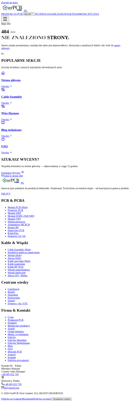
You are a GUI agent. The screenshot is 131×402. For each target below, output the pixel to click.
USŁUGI (27, 14)
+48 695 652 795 (10, 374)
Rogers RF (13, 227)
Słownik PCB (15, 351)
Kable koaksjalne (16, 264)
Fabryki (11, 337)
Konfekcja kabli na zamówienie (24, 252)
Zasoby (11, 300)
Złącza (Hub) (14, 258)
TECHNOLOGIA (44, 14)
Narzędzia (13, 294)
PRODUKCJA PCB (11, 14)
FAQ (10, 348)
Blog (10, 346)
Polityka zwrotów (42, 399)
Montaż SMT (14, 213)
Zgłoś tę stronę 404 (13, 175)
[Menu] (5, 19)
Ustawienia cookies (62, 399)
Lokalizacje (13, 289)
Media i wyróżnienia (18, 334)
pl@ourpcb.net (11, 387)
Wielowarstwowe (16, 221)
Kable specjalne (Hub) (19, 261)
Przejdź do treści (9, 2)
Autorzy (12, 354)
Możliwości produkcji (19, 325)
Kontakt (12, 357)
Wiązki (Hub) (14, 255)
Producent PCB (15, 320)
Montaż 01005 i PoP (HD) (21, 216)
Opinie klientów (16, 331)
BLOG (57, 14)
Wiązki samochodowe (19, 269)
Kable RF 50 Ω (15, 266)
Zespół (11, 328)
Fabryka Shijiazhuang (19, 343)
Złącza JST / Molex (17, 275)
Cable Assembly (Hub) (19, 249)
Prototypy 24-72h (16, 236)
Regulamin (28, 399)
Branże (11, 292)
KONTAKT (67, 14)
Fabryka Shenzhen (17, 340)
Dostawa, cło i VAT (18, 303)
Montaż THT (14, 218)
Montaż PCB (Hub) (18, 207)
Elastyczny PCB (16, 230)
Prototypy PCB (15, 210)
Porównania (14, 297)
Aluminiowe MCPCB (19, 224)
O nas (11, 317)
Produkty (12, 323)
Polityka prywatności (18, 360)
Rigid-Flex (13, 233)
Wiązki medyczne (17, 272)
